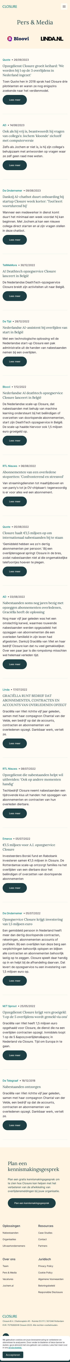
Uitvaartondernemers (14, 1245)
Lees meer (14, 99)
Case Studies (45, 1232)
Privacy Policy (45, 1266)
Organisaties (9, 1239)
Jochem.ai (8, 1285)
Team (5, 1266)
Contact (42, 1239)
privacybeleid (14, 1347)
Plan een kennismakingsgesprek (31, 1203)
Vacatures (8, 1279)
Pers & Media (10, 1272)
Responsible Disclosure (50, 1292)
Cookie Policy (45, 1272)
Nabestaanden (10, 1232)
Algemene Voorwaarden (50, 1279)
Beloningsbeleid (46, 1285)
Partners (42, 1245)
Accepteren (13, 1354)
